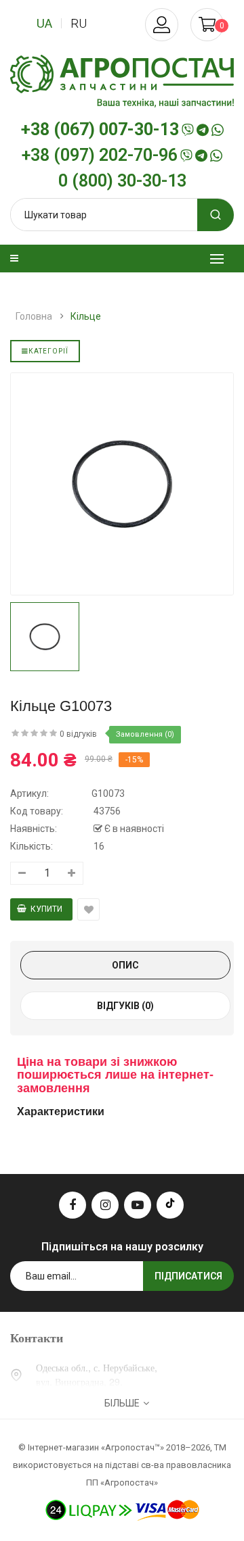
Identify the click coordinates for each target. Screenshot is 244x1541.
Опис (125, 965)
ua (44, 23)
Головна (34, 316)
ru (78, 23)
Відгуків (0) (125, 1005)
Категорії (48, 351)
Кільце (85, 316)
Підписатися (188, 1276)
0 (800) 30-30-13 (122, 181)
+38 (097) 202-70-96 (100, 155)
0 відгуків (78, 734)
